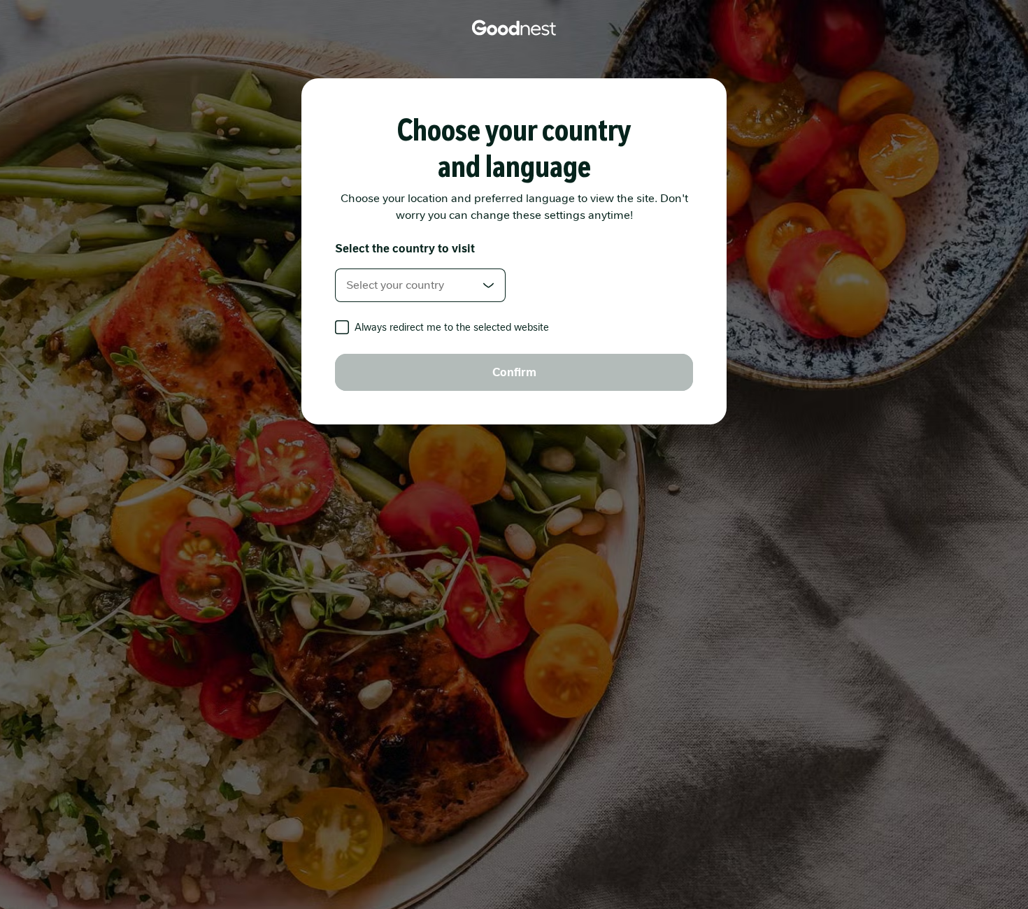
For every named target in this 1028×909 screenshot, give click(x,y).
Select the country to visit (405, 248)
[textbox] (420, 285)
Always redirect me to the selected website (452, 327)
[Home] (514, 28)
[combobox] (420, 285)
